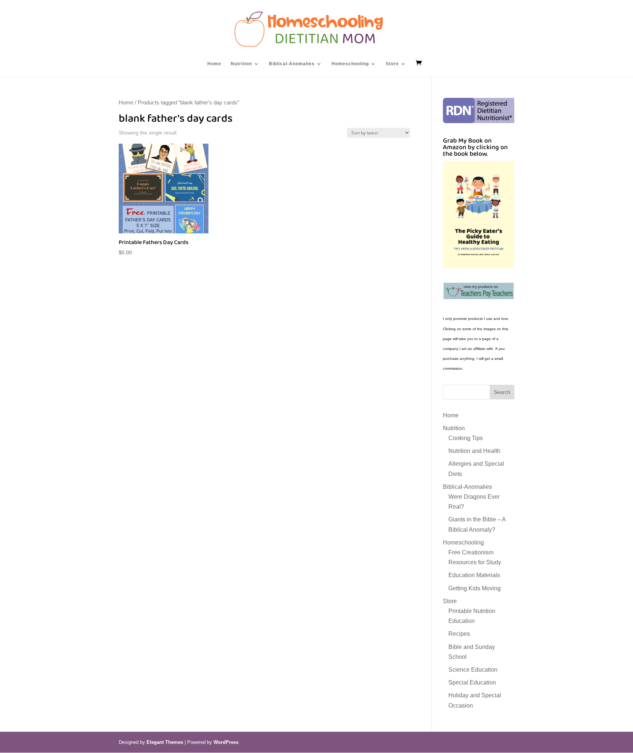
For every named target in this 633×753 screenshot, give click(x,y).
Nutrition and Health (474, 451)
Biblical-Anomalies (292, 63)
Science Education (472, 670)
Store (392, 63)
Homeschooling (350, 63)
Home (214, 63)
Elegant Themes (165, 742)
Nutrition (241, 63)
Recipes (459, 634)
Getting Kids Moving (474, 588)
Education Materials (474, 575)
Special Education (472, 682)
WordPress (226, 742)
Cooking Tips (465, 438)
